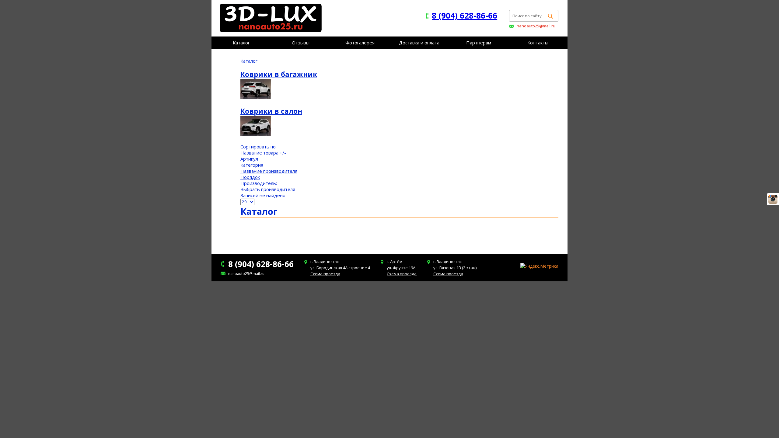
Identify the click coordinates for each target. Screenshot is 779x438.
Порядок (250, 177)
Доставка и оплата (419, 43)
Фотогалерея (360, 43)
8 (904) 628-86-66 (464, 15)
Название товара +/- (263, 153)
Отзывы (300, 43)
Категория (251, 165)
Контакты (537, 43)
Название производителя (268, 171)
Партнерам (478, 43)
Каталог (241, 43)
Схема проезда (325, 273)
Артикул (249, 159)
